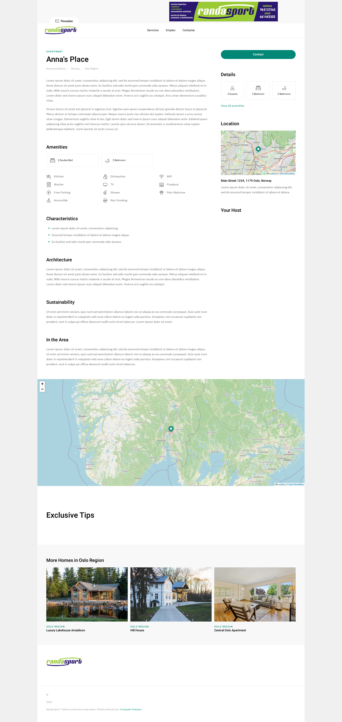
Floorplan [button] (67, 21)
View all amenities (232, 105)
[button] (258, 149)
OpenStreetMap (287, 173)
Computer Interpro (130, 709)
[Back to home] (61, 30)
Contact (258, 54)
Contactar (189, 30)
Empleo (170, 30)
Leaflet (272, 173)
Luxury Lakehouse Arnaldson (65, 630)
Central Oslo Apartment (230, 630)
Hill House (137, 630)
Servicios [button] (153, 30)
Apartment (54, 51)
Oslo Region (55, 626)
